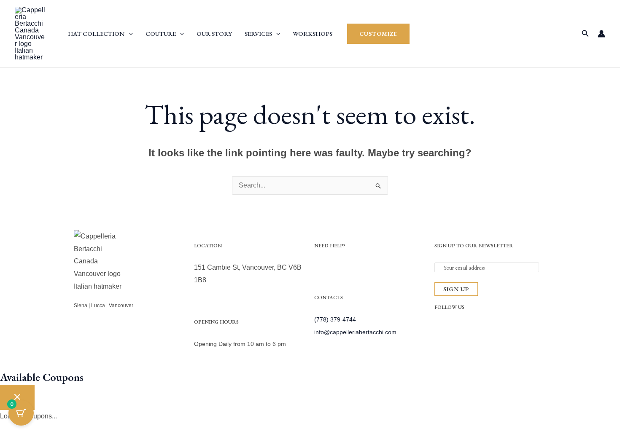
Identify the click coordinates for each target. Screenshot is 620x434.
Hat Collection (96, 33)
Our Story (214, 33)
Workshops (312, 33)
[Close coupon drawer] (17, 397)
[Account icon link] (601, 34)
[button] (129, 33)
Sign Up (456, 289)
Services (258, 33)
